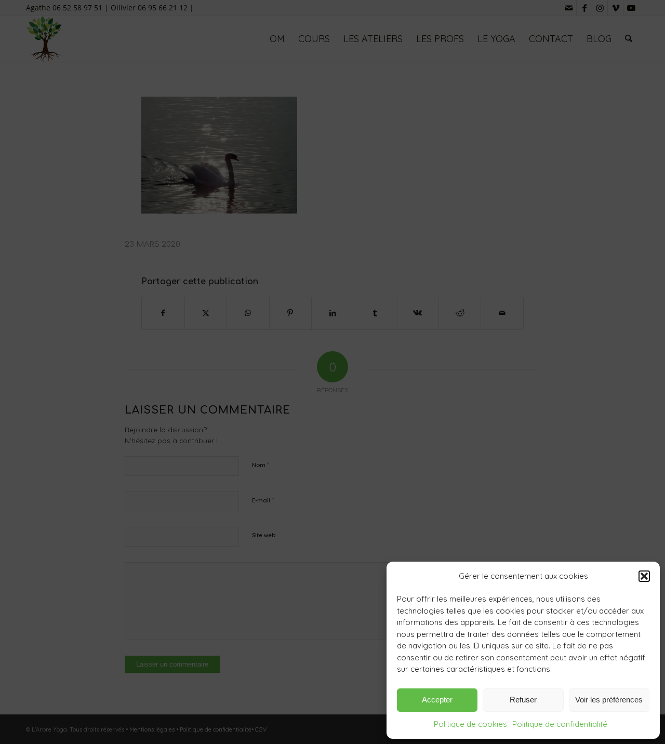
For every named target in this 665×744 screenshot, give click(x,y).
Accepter (437, 699)
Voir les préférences (609, 699)
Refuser (523, 699)
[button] (644, 576)
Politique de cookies (470, 724)
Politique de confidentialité (559, 724)
